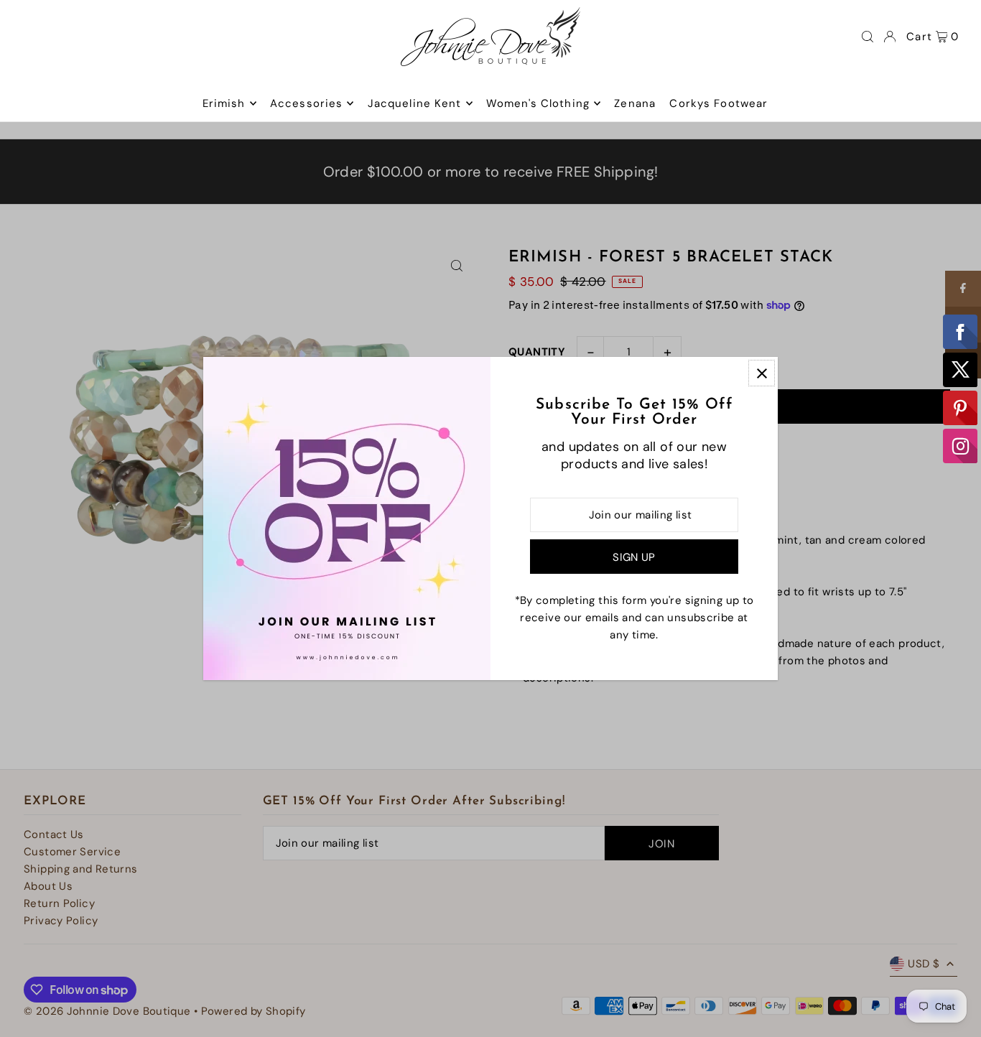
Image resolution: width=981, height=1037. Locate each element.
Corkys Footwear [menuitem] (718, 103)
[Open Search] (867, 36)
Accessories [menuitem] (306, 103)
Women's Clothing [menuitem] (538, 103)
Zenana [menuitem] (635, 103)
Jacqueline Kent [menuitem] (415, 103)
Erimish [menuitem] (224, 103)
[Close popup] (761, 373)
